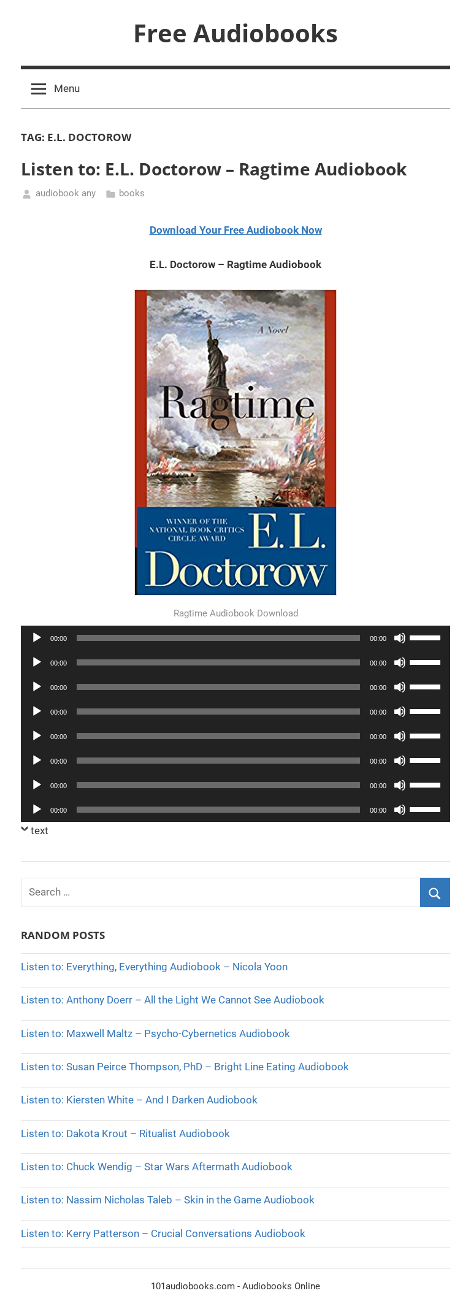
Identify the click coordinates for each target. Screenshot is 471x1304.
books (132, 193)
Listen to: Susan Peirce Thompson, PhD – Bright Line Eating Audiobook (185, 1066)
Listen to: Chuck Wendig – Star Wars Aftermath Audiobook (157, 1166)
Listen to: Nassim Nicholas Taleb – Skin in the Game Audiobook (168, 1200)
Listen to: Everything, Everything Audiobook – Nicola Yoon (154, 967)
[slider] (427, 637)
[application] (235, 638)
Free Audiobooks (235, 33)
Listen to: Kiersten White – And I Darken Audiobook (139, 1100)
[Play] (37, 638)
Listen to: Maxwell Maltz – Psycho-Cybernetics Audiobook (155, 1033)
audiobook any (66, 193)
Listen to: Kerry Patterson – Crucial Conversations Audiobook (163, 1233)
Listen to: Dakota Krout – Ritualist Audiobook (125, 1133)
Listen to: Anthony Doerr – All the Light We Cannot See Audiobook (172, 1000)
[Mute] (400, 638)
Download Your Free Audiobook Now (236, 230)
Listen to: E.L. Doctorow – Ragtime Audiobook (214, 168)
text (39, 830)
